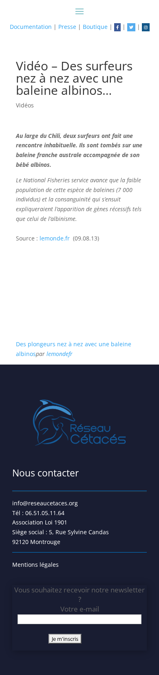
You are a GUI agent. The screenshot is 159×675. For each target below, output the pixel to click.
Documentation (31, 27)
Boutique (95, 27)
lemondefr (59, 354)
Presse (67, 27)
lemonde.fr (56, 238)
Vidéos (25, 105)
